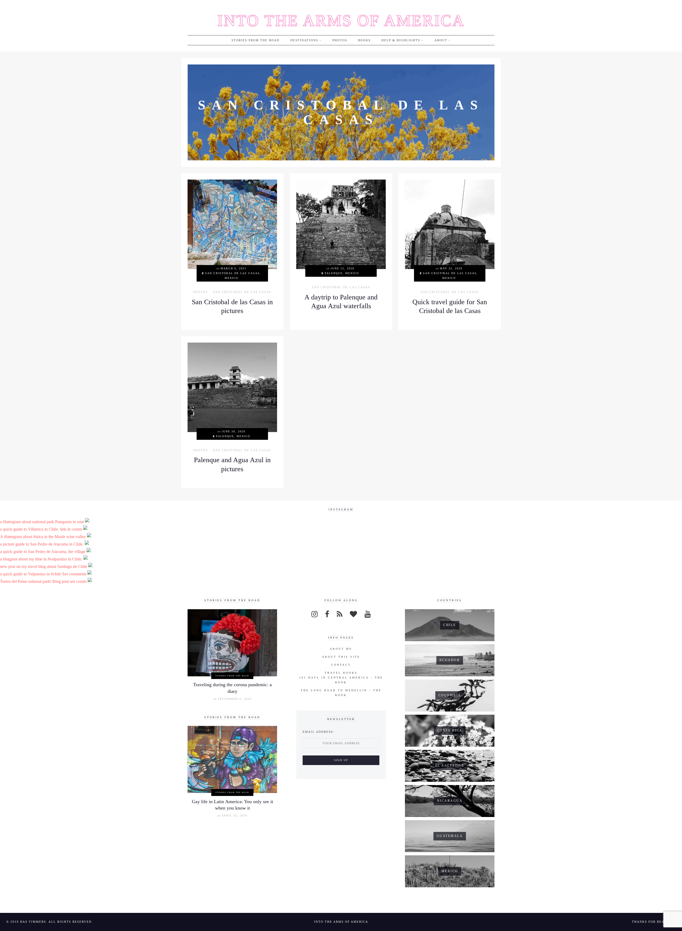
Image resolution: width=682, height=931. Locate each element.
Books (364, 40)
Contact (341, 664)
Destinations (304, 40)
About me (341, 648)
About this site (341, 656)
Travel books (341, 672)
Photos (339, 40)
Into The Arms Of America (341, 21)
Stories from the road (255, 40)
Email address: (318, 731)
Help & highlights (400, 40)
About (441, 40)
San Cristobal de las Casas (242, 292)
